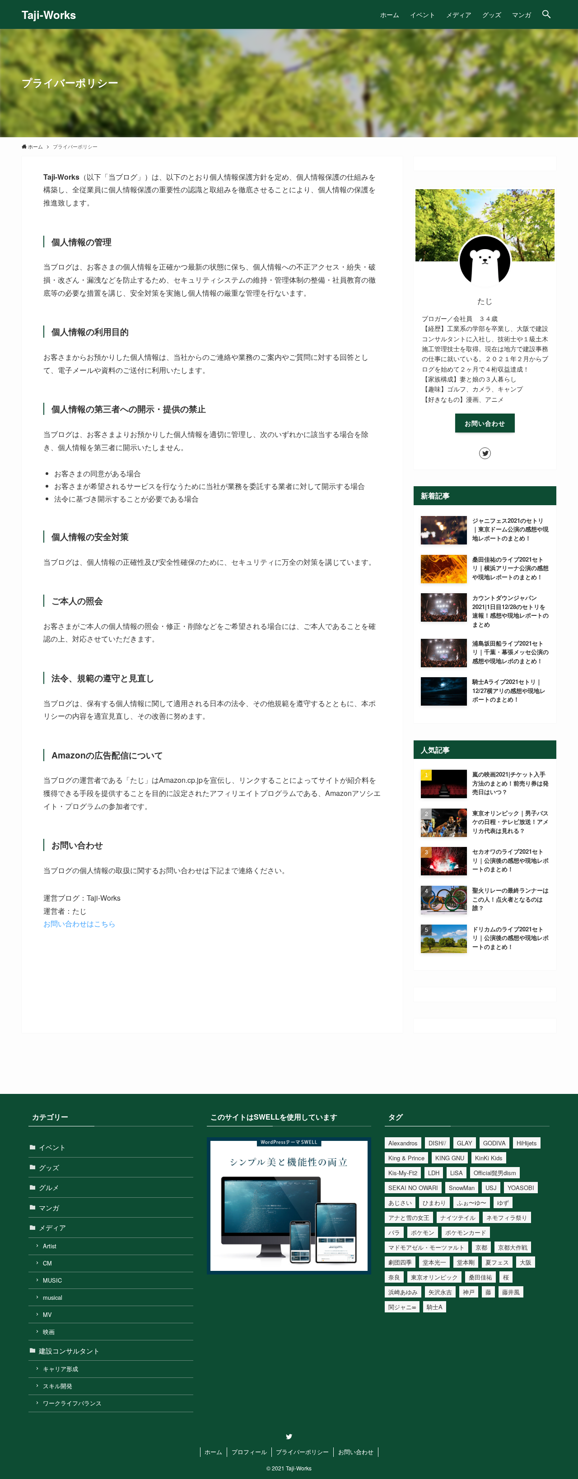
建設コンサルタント (69, 1350)
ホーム (213, 1451)
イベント (52, 1147)
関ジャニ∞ (402, 1306)
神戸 (469, 1292)
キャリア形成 (60, 1368)
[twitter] (485, 453)
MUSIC (52, 1280)
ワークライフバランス (72, 1403)
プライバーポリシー (302, 1451)
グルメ (49, 1187)
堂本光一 (434, 1262)
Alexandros (403, 1143)
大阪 (525, 1262)
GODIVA (494, 1143)
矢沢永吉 (440, 1292)
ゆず (503, 1202)
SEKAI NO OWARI (413, 1187)
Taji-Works (49, 14)
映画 (49, 1331)
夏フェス (497, 1262)
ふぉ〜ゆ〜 (471, 1202)
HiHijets (527, 1143)
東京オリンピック (434, 1277)
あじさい (400, 1202)
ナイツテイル (457, 1217)
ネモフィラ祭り (506, 1217)
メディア (52, 1227)
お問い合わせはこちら (79, 923)
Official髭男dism (495, 1172)
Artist (49, 1246)
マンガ (49, 1207)
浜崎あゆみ (403, 1292)
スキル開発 (57, 1385)
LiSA (456, 1172)
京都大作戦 (512, 1247)
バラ (394, 1232)
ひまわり (434, 1202)
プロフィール (249, 1451)
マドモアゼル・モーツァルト (426, 1247)
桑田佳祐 (480, 1277)
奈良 (394, 1277)
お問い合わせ (485, 423)
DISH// (437, 1143)
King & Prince (406, 1157)
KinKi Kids (489, 1157)
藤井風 (511, 1292)
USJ (491, 1187)
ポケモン (422, 1232)
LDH (433, 1172)
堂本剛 (466, 1262)
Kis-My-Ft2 (402, 1172)
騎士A (435, 1306)
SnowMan (462, 1187)
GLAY (464, 1143)
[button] (546, 14)
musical (52, 1297)
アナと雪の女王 (408, 1217)
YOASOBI (521, 1187)
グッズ (49, 1167)
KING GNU (449, 1157)
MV (47, 1314)
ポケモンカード (465, 1232)
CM (47, 1263)
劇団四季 (400, 1262)
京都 (481, 1247)
